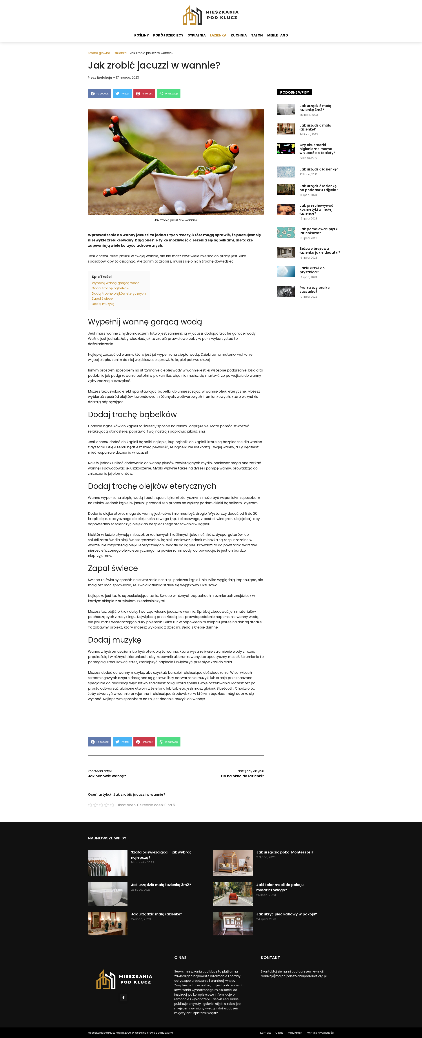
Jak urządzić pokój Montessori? (284, 852)
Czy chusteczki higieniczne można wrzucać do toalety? (317, 149)
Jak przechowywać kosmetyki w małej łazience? (316, 209)
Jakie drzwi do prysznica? (312, 270)
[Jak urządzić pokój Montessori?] (233, 864)
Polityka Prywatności (320, 1032)
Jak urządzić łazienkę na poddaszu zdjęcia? (319, 188)
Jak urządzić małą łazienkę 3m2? (315, 107)
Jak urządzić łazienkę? (319, 169)
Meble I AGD (277, 35)
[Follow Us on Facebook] (123, 997)
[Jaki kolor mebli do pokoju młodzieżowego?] (233, 895)
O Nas (279, 1032)
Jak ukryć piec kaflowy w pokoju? (286, 914)
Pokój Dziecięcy (168, 35)
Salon (257, 35)
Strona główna (99, 53)
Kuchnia (239, 35)
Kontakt (265, 1032)
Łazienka (218, 35)
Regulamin (295, 1032)
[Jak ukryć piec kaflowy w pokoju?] (233, 924)
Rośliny (141, 35)
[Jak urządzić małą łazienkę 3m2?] (107, 895)
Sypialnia (197, 35)
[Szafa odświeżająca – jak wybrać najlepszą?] (107, 864)
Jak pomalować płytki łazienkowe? (319, 231)
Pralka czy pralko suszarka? (315, 289)
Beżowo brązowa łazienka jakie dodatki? (320, 250)
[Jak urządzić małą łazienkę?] (107, 924)
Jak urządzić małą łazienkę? (315, 127)
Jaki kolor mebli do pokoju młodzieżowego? (280, 887)
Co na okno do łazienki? (242, 776)
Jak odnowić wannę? (107, 776)
